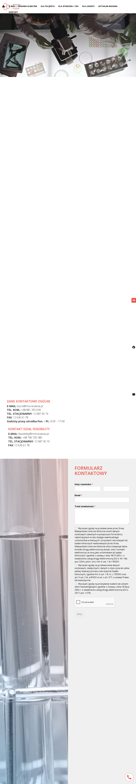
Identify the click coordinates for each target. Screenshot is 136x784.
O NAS (12, 6)
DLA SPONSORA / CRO (68, 6)
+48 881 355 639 (31, 410)
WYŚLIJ (79, 614)
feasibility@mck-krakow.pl (33, 434)
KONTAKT (13, 12)
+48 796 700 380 (32, 437)
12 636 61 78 (20, 417)
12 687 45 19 (40, 413)
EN (134, 300)
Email (78, 495)
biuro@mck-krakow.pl (30, 406)
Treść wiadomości (85, 506)
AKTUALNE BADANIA (107, 6)
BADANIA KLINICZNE (27, 6)
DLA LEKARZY (88, 6)
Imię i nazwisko (84, 484)
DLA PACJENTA (48, 6)
